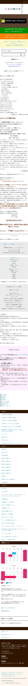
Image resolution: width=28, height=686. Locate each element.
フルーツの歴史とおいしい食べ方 (9, 536)
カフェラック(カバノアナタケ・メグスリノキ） (12, 526)
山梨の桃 (4, 449)
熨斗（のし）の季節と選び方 (8, 539)
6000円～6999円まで (6, 464)
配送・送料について (14, 672)
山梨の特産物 (5, 455)
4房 (16, 296)
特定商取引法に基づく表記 (7, 674)
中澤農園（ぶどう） (6, 508)
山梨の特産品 (5, 482)
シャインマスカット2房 (14, 249)
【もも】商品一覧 (9, 62)
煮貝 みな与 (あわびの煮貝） (8, 523)
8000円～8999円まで (6, 470)
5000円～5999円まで (6, 461)
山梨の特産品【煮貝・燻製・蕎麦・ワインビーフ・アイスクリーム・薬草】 (14, 530)
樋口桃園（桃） (5, 499)
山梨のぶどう (5, 452)
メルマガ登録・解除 (5, 675)
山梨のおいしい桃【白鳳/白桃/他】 (14, 45)
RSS (11, 675)
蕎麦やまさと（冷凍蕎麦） (8, 514)
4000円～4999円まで (6, 458)
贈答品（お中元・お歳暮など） (9, 479)
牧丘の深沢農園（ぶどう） (8, 511)
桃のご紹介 (4, 488)
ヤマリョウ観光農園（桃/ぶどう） (9, 520)
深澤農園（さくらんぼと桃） (8, 502)
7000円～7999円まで (6, 467)
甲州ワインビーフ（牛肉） (8, 517)
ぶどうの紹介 (5, 491)
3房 (12, 296)
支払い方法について (5, 672)
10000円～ (4, 476)
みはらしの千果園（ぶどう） (8, 505)
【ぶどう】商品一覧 (18, 62)
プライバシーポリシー (17, 674)
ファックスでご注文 (6, 533)
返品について (20, 672)
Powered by (3, 683)
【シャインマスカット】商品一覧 (14, 64)
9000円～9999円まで (6, 473)
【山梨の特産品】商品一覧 (14, 66)
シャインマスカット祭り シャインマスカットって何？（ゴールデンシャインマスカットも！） (13, 495)
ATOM (14, 675)
